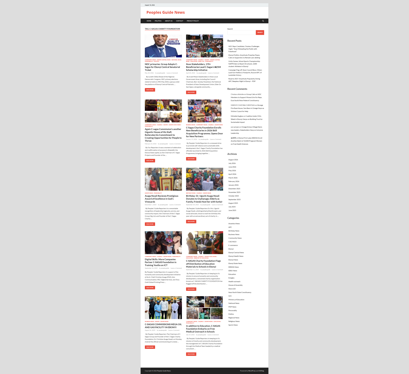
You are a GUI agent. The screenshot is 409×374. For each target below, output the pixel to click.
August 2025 (233, 203)
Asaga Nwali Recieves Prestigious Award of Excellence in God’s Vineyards (161, 198)
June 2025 (232, 210)
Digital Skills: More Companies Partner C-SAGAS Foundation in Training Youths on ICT (160, 262)
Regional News (233, 318)
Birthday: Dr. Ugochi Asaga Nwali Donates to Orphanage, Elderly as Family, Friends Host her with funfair (204, 198)
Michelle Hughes (237, 116)
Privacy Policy (193, 21)
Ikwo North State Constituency (239, 292)
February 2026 (233, 181)
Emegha (231, 278)
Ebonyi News (219, 125)
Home (149, 21)
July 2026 (232, 163)
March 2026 (232, 178)
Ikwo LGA (201, 61)
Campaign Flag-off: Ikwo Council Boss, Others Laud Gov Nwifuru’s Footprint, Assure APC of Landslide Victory (245, 72)
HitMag (261, 371)
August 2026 (233, 160)
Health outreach (234, 281)
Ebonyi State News (175, 125)
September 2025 (234, 199)
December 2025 (234, 189)
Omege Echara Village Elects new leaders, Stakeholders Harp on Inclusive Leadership (247, 130)
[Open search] (263, 21)
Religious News (234, 321)
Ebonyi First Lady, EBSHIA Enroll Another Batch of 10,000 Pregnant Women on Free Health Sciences (246, 141)
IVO (230, 296)
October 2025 (233, 196)
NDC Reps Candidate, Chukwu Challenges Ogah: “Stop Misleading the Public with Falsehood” (243, 48)
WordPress (252, 371)
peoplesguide (161, 73)
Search (230, 29)
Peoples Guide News (165, 12)
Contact (179, 21)
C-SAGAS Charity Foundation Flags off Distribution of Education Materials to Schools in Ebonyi (203, 263)
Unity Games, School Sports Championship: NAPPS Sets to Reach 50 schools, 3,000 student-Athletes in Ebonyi (244, 63)
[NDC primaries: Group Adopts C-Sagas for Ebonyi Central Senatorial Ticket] (163, 46)
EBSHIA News (233, 267)
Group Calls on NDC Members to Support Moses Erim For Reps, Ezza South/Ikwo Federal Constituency (246, 97)
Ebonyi (207, 60)
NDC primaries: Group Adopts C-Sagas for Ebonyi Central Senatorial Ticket (162, 67)
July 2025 (232, 207)
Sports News (233, 325)
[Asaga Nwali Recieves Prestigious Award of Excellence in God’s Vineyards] (163, 179)
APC (230, 227)
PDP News (232, 307)
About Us (168, 21)
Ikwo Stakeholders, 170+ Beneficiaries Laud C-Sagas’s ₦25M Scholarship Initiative (203, 67)
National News (176, 60)
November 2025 (234, 192)
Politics (158, 21)
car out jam (235, 127)
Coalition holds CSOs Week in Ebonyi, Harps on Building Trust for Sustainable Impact (247, 119)
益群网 (233, 138)
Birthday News (190, 193)
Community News (150, 60)
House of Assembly (235, 285)
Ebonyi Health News (235, 256)
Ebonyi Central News (164, 60)
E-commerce (233, 245)
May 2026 (232, 170)
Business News (190, 125)
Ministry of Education (201, 258)
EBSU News (232, 271)
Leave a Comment (172, 73)
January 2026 (233, 185)
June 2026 (232, 167)
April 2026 (232, 174)
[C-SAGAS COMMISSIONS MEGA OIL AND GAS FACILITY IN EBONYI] (163, 307)
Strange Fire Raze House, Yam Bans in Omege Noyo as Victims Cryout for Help (247, 108)
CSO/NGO (201, 60)
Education (193, 61)
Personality (149, 61)
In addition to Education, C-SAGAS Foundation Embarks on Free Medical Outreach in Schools (203, 328)
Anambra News (234, 223)
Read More (149, 89)
